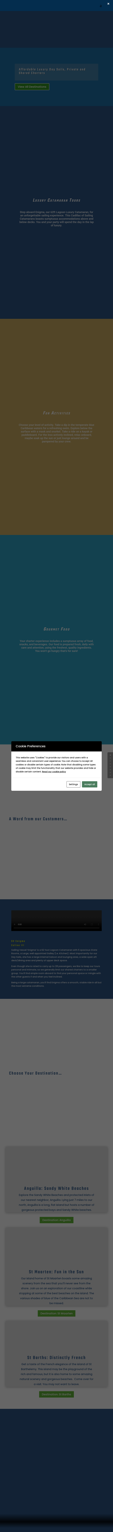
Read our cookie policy (54, 771)
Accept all (89, 784)
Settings (73, 784)
